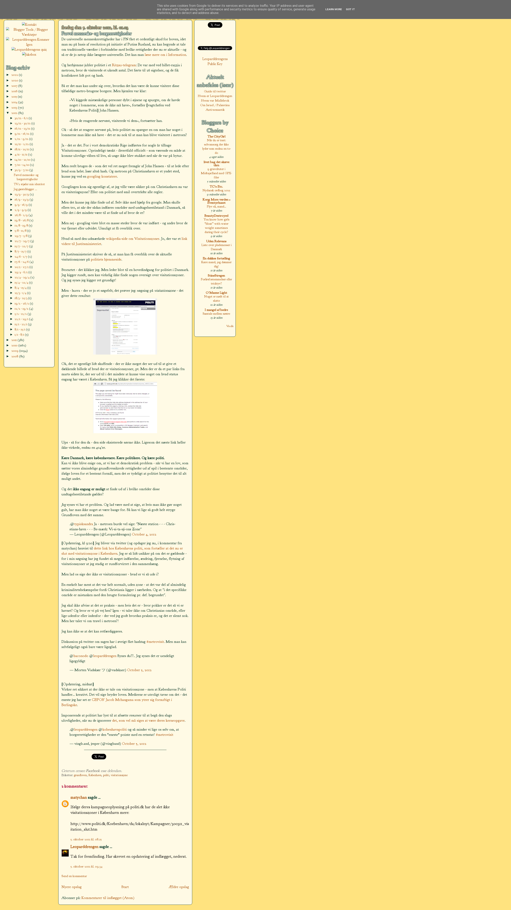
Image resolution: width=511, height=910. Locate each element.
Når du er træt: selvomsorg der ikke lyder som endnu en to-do (216, 146)
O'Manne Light (216, 292)
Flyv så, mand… (216, 206)
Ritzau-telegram (124, 65)
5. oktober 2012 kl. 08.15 (86, 839)
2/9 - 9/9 (21, 210)
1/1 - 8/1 (20, 334)
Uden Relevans (216, 241)
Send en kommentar (74, 876)
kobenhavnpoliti (114, 729)
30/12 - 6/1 (22, 118)
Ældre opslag (179, 886)
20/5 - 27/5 (22, 267)
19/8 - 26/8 (22, 220)
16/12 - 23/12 (23, 128)
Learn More (333, 9)
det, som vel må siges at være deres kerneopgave (148, 720)
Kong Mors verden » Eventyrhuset (216, 201)
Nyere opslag (71, 886)
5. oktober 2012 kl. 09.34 (86, 866)
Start (125, 886)
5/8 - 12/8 (21, 230)
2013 (14, 107)
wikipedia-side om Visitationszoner (132, 238)
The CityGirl (216, 136)
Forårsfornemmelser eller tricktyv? (216, 281)
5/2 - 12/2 (21, 314)
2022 (15, 75)
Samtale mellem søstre (216, 313)
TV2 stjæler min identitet (29, 184)
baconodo (80, 655)
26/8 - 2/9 (22, 215)
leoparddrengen (104, 655)
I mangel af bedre (216, 310)
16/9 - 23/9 (22, 199)
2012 (14, 113)
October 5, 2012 (139, 670)
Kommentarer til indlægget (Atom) (107, 897)
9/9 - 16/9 (22, 205)
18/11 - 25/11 (22, 149)
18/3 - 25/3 (21, 298)
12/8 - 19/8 (22, 225)
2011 (14, 340)
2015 (14, 96)
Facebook (93, 770)
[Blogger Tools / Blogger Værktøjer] (29, 34)
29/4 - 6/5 (21, 272)
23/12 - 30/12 (23, 123)
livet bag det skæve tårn (216, 163)
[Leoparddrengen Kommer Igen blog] (29, 44)
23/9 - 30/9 (22, 194)
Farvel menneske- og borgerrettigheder (96, 33)
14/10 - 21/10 (23, 159)
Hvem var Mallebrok (215, 100)
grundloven (80, 775)
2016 (14, 91)
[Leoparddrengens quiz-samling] (29, 49)
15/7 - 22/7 (22, 246)
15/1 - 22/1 (21, 324)
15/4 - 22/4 (22, 282)
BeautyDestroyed (216, 215)
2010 (14, 345)
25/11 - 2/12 (22, 144)
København (94, 775)
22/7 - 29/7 (22, 241)
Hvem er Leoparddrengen (215, 96)
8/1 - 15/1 (20, 329)
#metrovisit (155, 641)
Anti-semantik (215, 110)
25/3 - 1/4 (21, 293)
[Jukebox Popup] (29, 54)
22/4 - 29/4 (22, 277)
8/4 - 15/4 (21, 288)
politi (106, 775)
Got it (350, 9)
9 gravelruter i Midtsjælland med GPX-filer (216, 173)
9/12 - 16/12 (22, 133)
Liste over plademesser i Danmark (216, 247)
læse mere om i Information (165, 54)
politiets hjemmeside (106, 259)
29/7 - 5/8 (21, 236)
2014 (14, 102)
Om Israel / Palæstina (215, 105)
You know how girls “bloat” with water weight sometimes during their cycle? (216, 225)
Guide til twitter (215, 91)
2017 (14, 86)
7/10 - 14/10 (22, 165)
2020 (15, 80)
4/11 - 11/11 (21, 154)
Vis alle (230, 326)
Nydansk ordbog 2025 (216, 190)
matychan (78, 797)
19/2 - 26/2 (22, 303)
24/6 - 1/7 (21, 256)
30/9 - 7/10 (22, 170)
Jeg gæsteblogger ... (25, 189)
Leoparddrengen (84, 846)
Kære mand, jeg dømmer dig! (216, 264)
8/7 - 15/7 (21, 251)
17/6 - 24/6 (22, 262)
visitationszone (119, 775)
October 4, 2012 (144, 534)
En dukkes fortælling (216, 258)
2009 (15, 351)
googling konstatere (102, 176)
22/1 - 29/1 (22, 319)
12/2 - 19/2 (22, 308)
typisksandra (83, 524)
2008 (15, 356)
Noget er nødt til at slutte (216, 298)
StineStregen (216, 275)
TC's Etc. (216, 186)
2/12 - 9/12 (22, 139)
